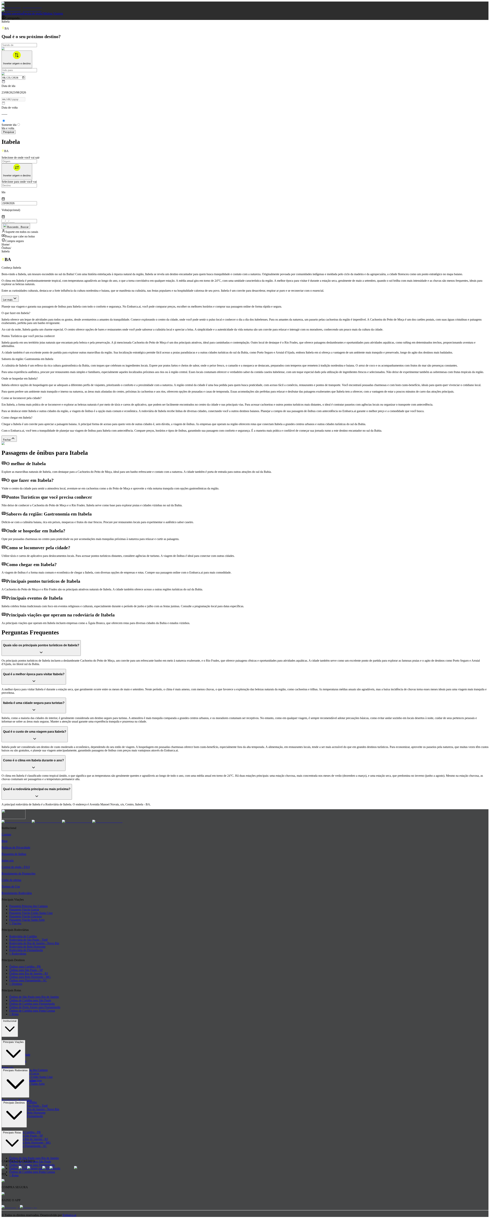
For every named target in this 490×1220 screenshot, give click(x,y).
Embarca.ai (69, 1215)
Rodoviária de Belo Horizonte (27, 946)
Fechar (7, 439)
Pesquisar (8, 132)
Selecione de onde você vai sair (20, 157)
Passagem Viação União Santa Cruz (31, 913)
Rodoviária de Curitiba (23, 936)
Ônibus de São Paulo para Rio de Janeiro (34, 996)
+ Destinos (15, 983)
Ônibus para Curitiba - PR (25, 966)
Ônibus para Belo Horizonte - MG (30, 977)
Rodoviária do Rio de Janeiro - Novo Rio (34, 943)
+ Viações (15, 923)
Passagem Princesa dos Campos (28, 906)
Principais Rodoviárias (15, 1070)
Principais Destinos (14, 1102)
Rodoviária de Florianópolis (26, 950)
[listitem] (17, 821)
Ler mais (8, 299)
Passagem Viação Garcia (24, 909)
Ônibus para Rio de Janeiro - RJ (28, 973)
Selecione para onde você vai (19, 181)
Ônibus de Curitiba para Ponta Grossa (32, 1010)
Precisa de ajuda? (33, 13)
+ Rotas (14, 1014)
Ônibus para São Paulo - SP (26, 970)
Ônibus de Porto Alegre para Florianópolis (34, 1007)
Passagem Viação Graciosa (25, 916)
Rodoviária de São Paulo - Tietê (28, 939)
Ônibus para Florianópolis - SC (28, 980)
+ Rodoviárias (17, 953)
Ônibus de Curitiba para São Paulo (30, 1000)
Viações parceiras (12, 13)
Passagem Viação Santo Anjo (27, 919)
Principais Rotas (12, 1132)
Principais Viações (13, 1042)
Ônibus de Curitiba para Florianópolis (32, 1003)
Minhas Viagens (53, 13)
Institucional (9, 1021)
